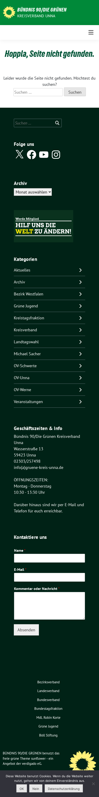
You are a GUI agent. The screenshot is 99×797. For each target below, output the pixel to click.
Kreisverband (25, 329)
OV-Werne (22, 389)
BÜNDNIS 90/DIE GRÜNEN (42, 10)
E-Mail (20, 569)
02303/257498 (27, 461)
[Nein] (93, 783)
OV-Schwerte (25, 365)
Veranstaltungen (28, 401)
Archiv (19, 282)
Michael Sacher (27, 353)
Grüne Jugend (26, 306)
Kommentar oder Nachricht (37, 588)
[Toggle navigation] (91, 32)
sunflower (38, 758)
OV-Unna (21, 377)
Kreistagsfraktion (29, 318)
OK (22, 789)
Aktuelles (22, 270)
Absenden (26, 629)
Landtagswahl (26, 341)
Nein (35, 789)
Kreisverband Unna (36, 15)
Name (20, 550)
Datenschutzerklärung (64, 789)
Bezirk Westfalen (28, 294)
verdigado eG (31, 763)
